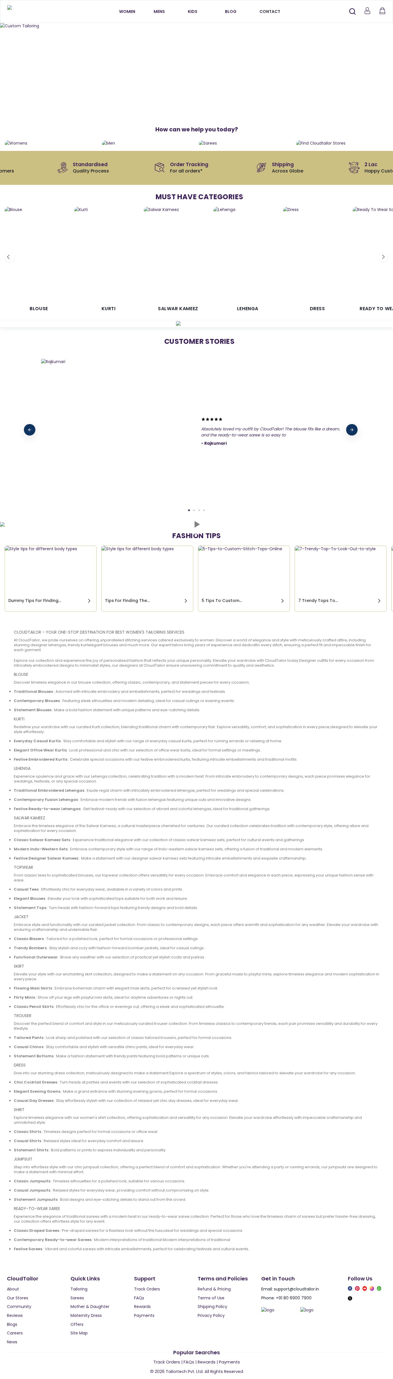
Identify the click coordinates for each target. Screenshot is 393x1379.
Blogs (12, 1324)
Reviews (15, 1315)
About (13, 1289)
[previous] (29, 430)
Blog (230, 11)
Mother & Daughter (89, 1306)
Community (19, 1306)
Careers (15, 1333)
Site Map (79, 1333)
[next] (352, 430)
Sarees (77, 1298)
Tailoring (78, 1289)
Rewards (142, 1306)
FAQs (139, 1298)
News (12, 1342)
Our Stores (17, 1298)
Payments (144, 1315)
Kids (192, 11)
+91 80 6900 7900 (294, 1298)
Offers (76, 1324)
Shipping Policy (212, 1306)
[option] (196, 26)
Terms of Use (211, 1298)
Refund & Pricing (214, 1289)
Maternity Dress (86, 1315)
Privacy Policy (211, 1315)
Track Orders (147, 1289)
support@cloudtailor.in (296, 1289)
